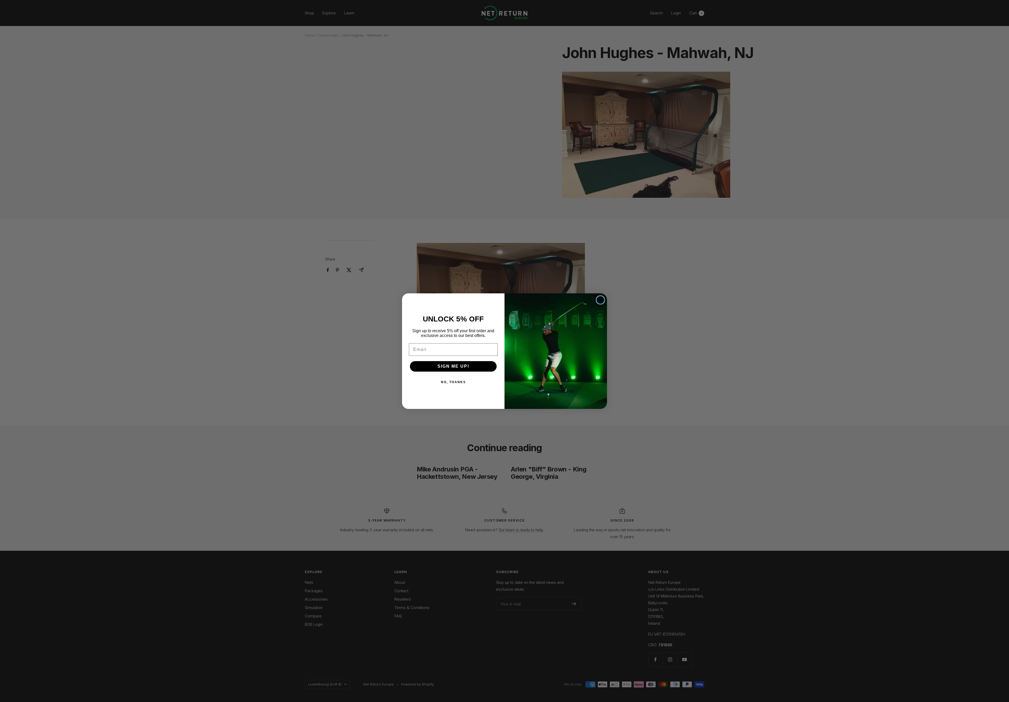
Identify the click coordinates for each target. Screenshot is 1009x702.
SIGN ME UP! (453, 366)
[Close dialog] (600, 300)
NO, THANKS (453, 382)
